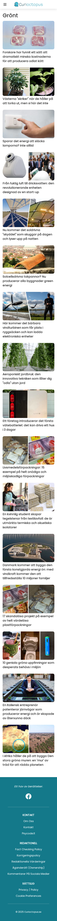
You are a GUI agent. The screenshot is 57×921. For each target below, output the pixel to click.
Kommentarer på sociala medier (29, 874)
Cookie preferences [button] (28, 896)
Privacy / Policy (28, 890)
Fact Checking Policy (28, 849)
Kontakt (28, 827)
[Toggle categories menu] (5, 4)
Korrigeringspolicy (28, 855)
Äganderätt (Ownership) (28, 867)
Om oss (28, 821)
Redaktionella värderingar (28, 861)
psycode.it (28, 833)
